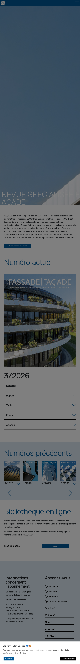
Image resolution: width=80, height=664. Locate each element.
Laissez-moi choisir (68, 658)
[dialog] (40, 652)
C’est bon (8, 658)
